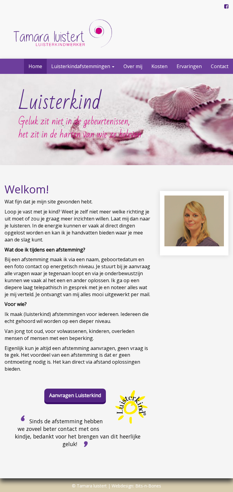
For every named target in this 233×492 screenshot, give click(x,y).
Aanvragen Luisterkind (75, 395)
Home (35, 66)
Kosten (159, 66)
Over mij (132, 66)
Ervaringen (189, 66)
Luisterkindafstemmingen (81, 66)
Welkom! (27, 189)
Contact (219, 66)
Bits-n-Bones (148, 486)
